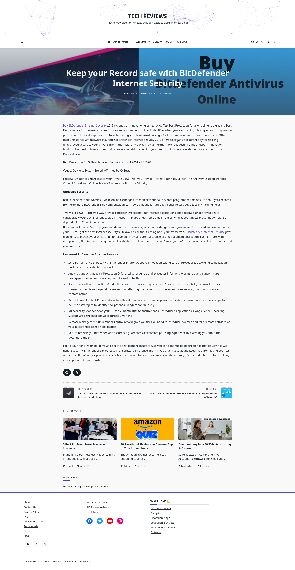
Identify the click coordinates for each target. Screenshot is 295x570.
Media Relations (53, 561)
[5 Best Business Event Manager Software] (90, 429)
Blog (26, 535)
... (97, 459)
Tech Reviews (147, 16)
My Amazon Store (97, 502)
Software (156, 532)
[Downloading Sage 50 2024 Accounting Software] (205, 429)
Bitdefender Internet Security (205, 232)
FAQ (26, 516)
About (27, 502)
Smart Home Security (163, 527)
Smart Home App (160, 518)
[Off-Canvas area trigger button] (22, 41)
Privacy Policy (31, 512)
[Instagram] (262, 41)
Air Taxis (182, 41)
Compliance (70, 561)
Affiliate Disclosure (34, 521)
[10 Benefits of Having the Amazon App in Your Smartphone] (147, 429)
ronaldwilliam (187, 466)
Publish (169, 41)
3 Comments (165, 93)
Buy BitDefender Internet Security (85, 125)
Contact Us (30, 507)
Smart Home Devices (162, 522)
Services (28, 531)
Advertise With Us (33, 561)
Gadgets (155, 513)
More (155, 41)
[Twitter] (257, 41)
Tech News (140, 41)
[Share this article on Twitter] (77, 372)
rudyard (69, 466)
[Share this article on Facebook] (67, 372)
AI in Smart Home (161, 508)
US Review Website (98, 507)
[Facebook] (252, 41)
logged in (82, 486)
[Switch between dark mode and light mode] (268, 41)
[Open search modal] (273, 41)
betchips (130, 93)
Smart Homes (120, 41)
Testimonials (31, 526)
